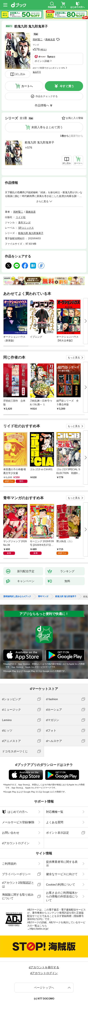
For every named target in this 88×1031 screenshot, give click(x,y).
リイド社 (21, 217)
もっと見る (74, 357)
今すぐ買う (67, 86)
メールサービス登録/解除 (18, 822)
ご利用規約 (9, 863)
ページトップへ (44, 987)
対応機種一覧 (54, 811)
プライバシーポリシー (16, 874)
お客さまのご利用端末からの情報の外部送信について (62, 896)
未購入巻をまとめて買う (47, 127)
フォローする (58, 39)
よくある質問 (54, 822)
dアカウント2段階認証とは (18, 884)
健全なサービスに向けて (62, 874)
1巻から (64, 136)
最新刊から (77, 136)
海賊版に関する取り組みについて (18, 896)
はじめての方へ (18, 811)
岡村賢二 (38, 39)
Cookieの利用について (60, 884)
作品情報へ (42, 105)
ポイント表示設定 (57, 832)
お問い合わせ (10, 832)
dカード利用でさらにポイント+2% (49, 68)
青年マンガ (24, 222)
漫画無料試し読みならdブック (17, 596)
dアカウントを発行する (44, 967)
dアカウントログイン (15, 843)
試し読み (20, 74)
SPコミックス (26, 227)
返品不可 (37, 72)
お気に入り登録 (74, 118)
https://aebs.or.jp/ (39, 928)
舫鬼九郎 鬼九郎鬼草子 (39, 142)
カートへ (27, 86)
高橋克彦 (50, 39)
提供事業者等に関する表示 (62, 863)
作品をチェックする (47, 96)
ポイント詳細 (42, 61)
